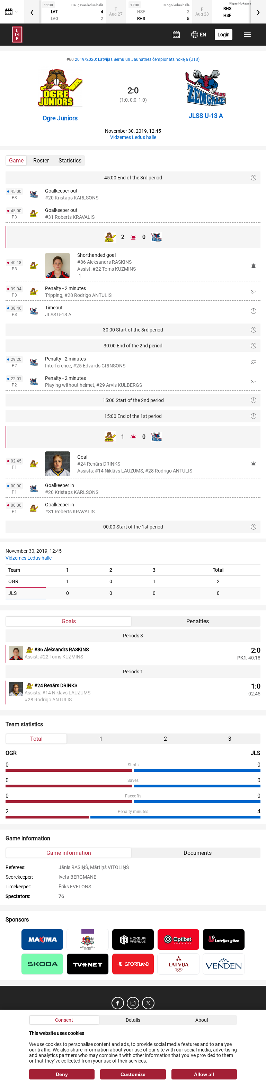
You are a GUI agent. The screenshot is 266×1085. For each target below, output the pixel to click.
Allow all (204, 1074)
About (202, 1020)
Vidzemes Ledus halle (133, 137)
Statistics (70, 160)
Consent (64, 1020)
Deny (62, 1074)
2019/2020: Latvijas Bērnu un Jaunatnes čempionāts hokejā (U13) (137, 59)
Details (133, 1020)
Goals (69, 621)
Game (16, 160)
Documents (198, 853)
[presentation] (31, 12)
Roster (41, 160)
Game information (68, 853)
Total (36, 739)
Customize (133, 1074)
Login (224, 34)
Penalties (197, 621)
